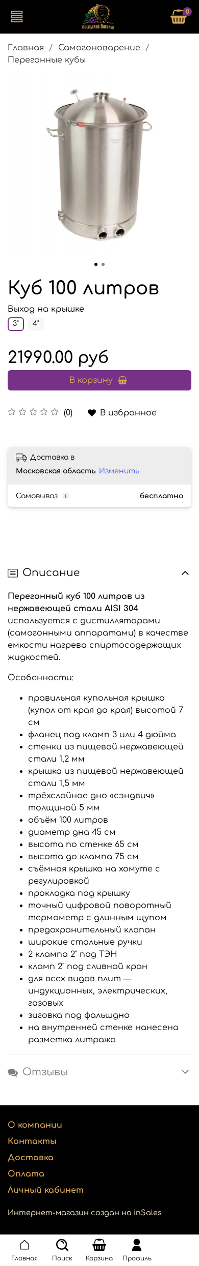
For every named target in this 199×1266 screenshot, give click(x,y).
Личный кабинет (46, 1190)
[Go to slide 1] (95, 264)
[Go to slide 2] (103, 264)
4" (36, 323)
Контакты (32, 1141)
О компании (35, 1125)
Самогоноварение (99, 47)
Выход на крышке (46, 309)
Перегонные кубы (47, 60)
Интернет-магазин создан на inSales (85, 1213)
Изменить (119, 471)
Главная (26, 47)
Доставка (31, 1157)
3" (16, 323)
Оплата (26, 1174)
